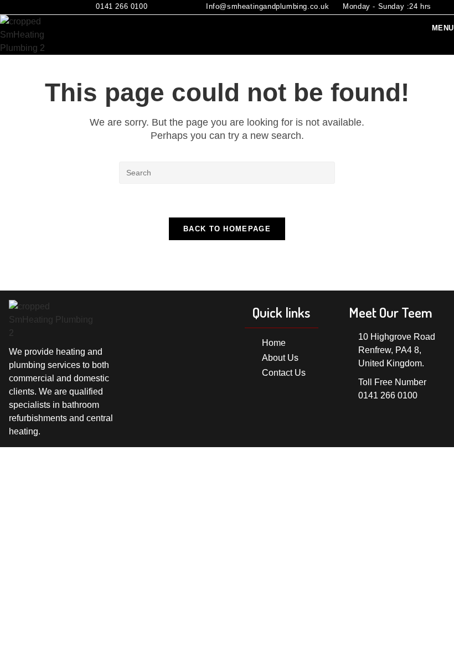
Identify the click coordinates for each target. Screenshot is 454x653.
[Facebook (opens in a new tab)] (29, 7)
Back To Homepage (227, 229)
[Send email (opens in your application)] (44, 7)
